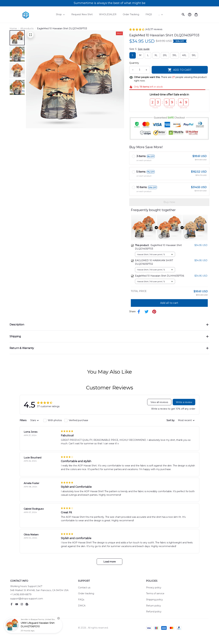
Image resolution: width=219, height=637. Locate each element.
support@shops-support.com (26, 598)
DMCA (81, 605)
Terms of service (155, 593)
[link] (12, 625)
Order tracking (86, 593)
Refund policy (153, 611)
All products (27, 28)
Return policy (153, 605)
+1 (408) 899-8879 (20, 594)
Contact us (84, 587)
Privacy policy (153, 587)
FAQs (81, 599)
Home (13, 28)
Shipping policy (154, 599)
